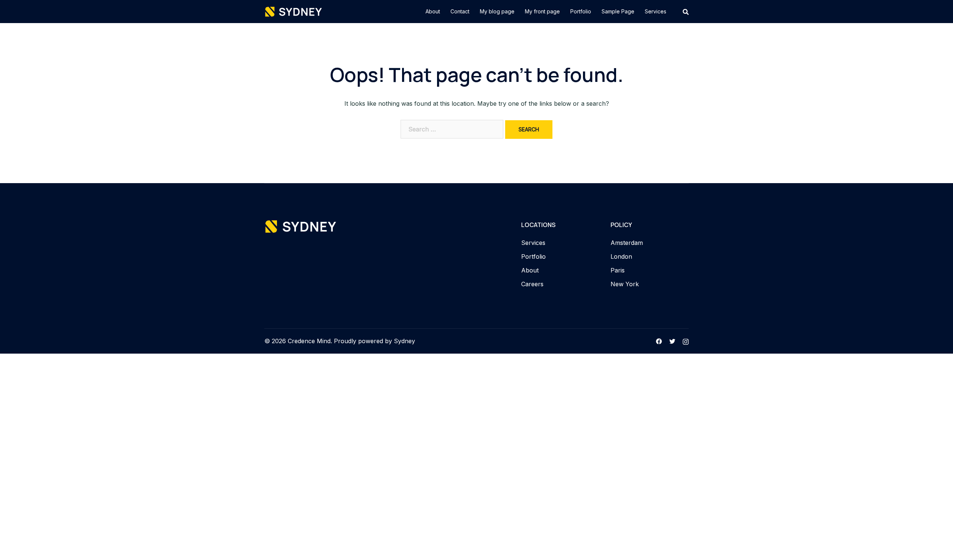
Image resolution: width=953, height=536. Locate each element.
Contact (459, 11)
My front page (542, 11)
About (432, 11)
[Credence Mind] (293, 11)
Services (655, 11)
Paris (618, 270)
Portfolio (580, 11)
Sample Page (618, 11)
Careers (532, 284)
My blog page (497, 11)
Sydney (404, 341)
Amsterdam (627, 242)
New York (625, 284)
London (621, 256)
